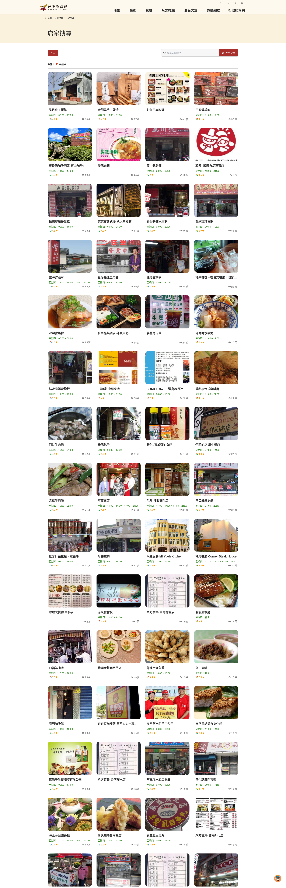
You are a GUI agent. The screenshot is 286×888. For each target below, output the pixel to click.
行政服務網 (237, 10)
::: (215, 2)
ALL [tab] (53, 52)
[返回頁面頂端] (277, 883)
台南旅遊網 (54, 7)
